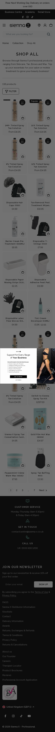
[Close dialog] (54, 350)
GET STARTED (18, 376)
